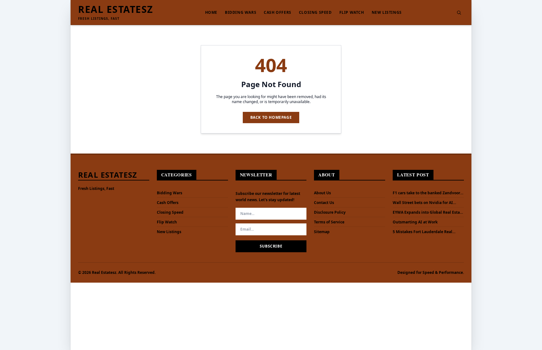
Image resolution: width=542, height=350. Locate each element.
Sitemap (322, 231)
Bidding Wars (240, 12)
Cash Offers (277, 12)
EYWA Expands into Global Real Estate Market (428, 212)
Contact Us (324, 202)
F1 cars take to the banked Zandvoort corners (427, 193)
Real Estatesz (115, 9)
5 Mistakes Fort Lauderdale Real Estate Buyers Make (422, 231)
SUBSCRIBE (271, 246)
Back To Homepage (271, 117)
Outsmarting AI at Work (415, 222)
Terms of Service (329, 222)
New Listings (387, 12)
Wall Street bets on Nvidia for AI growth (423, 202)
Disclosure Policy (330, 212)
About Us (322, 193)
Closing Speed (315, 12)
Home (211, 12)
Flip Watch (351, 12)
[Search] (459, 13)
